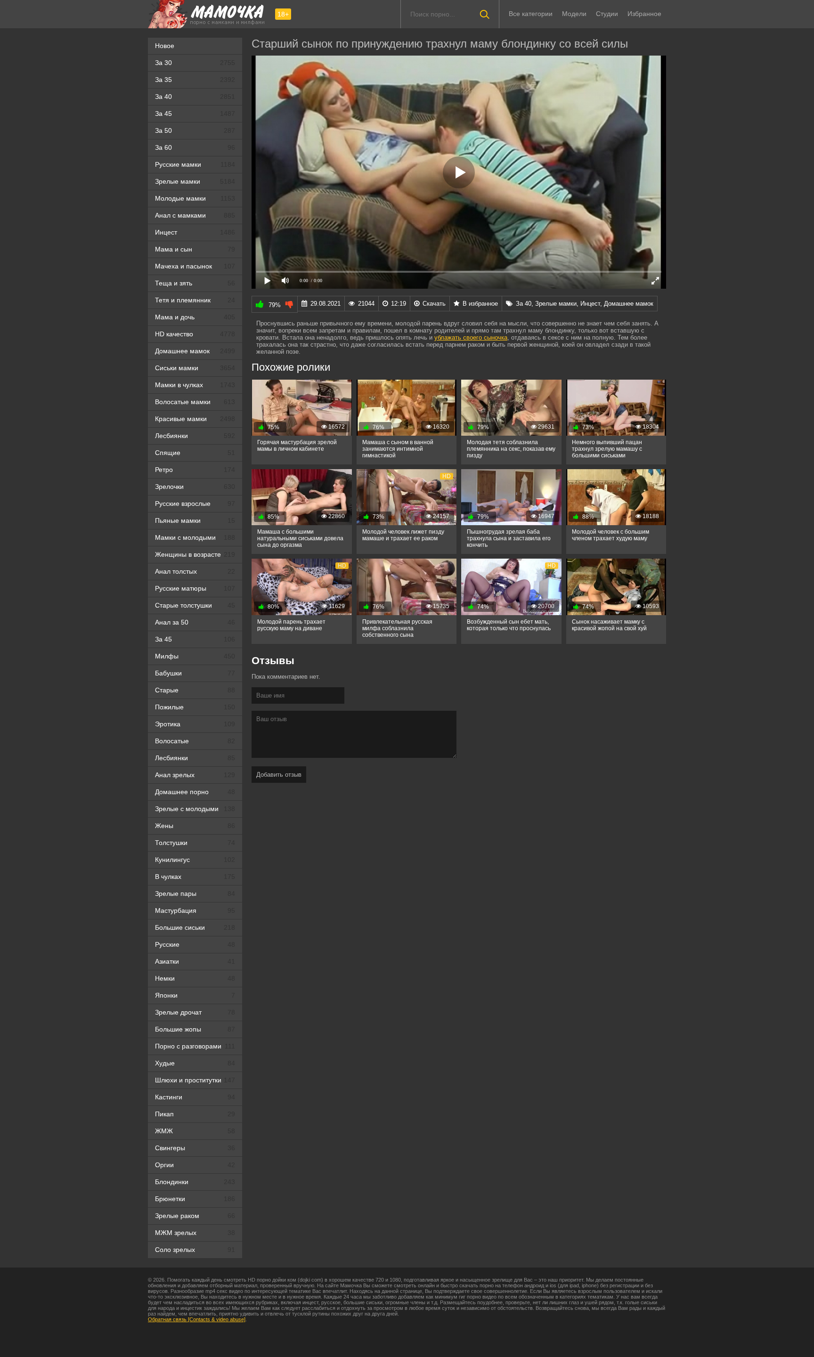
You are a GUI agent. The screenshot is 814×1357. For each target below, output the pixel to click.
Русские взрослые (195, 503)
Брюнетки (195, 1199)
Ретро (195, 469)
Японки (195, 995)
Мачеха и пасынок (195, 266)
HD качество (195, 334)
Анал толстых (195, 571)
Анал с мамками (195, 215)
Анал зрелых (195, 775)
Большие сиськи (195, 927)
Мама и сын (195, 249)
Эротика (195, 724)
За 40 (195, 96)
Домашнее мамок (195, 351)
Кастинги (195, 1097)
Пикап (195, 1114)
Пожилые (195, 707)
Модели (574, 13)
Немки (195, 978)
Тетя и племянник (195, 300)
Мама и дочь (195, 317)
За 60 (195, 147)
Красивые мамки (195, 419)
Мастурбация (195, 910)
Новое (164, 45)
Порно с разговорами (195, 1046)
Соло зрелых (195, 1249)
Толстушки (195, 842)
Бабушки (195, 673)
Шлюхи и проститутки (195, 1080)
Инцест (195, 232)
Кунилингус (195, 859)
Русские (195, 944)
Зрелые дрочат (195, 1012)
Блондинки (195, 1182)
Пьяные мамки (195, 520)
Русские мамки (195, 164)
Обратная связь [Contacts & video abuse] (196, 1319)
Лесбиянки (195, 435)
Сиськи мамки (195, 368)
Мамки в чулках (195, 385)
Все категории (531, 13)
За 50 (195, 130)
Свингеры (195, 1148)
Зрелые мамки (195, 181)
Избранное (644, 13)
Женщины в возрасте (195, 554)
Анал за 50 (195, 622)
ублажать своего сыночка (470, 337)
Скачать (434, 303)
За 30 (195, 62)
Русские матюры (195, 588)
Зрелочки (195, 486)
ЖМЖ (195, 1131)
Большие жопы (195, 1029)
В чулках (195, 876)
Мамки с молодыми (195, 537)
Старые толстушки (195, 605)
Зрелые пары (195, 893)
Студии (607, 13)
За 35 (195, 79)
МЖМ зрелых (195, 1232)
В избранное (480, 303)
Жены (195, 825)
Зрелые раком (195, 1215)
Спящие (195, 452)
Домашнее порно (195, 792)
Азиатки (195, 961)
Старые (195, 690)
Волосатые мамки (195, 402)
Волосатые (195, 741)
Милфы (195, 656)
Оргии (195, 1165)
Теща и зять (195, 283)
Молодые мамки (195, 198)
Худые (195, 1063)
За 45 (195, 113)
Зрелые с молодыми (195, 809)
